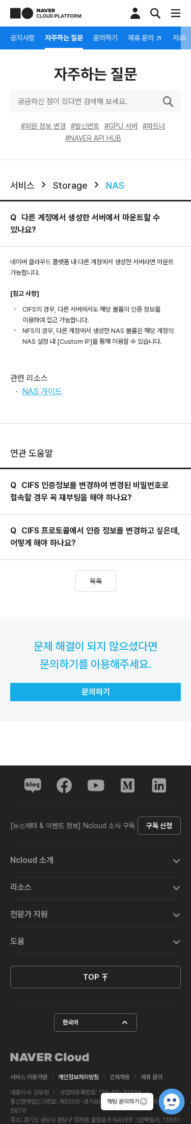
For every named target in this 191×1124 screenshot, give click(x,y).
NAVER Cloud (50, 1057)
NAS (115, 185)
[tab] (95, 859)
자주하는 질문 (64, 37)
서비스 (22, 185)
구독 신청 (159, 826)
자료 (179, 37)
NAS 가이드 (42, 391)
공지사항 (22, 37)
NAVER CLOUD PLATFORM (45, 13)
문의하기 (105, 37)
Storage (70, 185)
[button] (95, 859)
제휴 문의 (141, 38)
